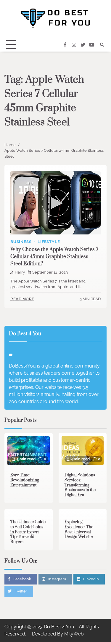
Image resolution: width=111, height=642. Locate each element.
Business (20, 241)
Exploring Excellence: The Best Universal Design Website (79, 529)
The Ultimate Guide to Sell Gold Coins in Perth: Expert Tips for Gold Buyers (28, 531)
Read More (22, 299)
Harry (20, 272)
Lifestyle (49, 241)
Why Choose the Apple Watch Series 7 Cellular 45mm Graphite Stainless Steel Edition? (54, 256)
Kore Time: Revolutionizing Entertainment (24, 480)
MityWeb (74, 634)
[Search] (102, 44)
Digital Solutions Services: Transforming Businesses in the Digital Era (80, 485)
